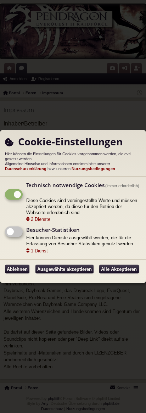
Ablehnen (17, 269)
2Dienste (40, 219)
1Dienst (39, 250)
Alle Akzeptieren (119, 269)
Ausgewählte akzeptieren (64, 269)
